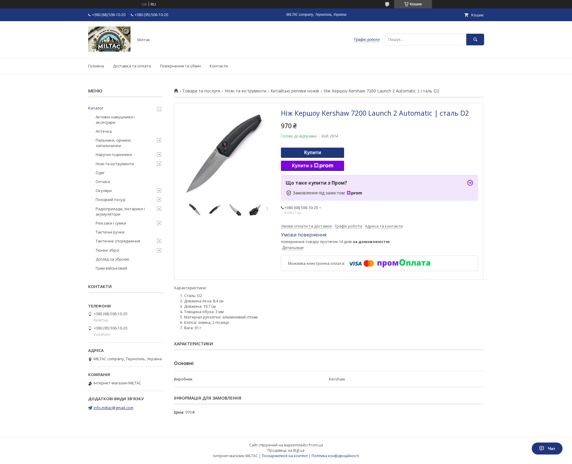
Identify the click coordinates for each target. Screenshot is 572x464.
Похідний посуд (110, 199)
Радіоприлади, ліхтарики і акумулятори (120, 211)
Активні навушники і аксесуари (115, 119)
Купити (312, 152)
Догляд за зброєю (112, 259)
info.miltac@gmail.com (113, 407)
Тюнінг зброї (107, 250)
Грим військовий (111, 268)
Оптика (103, 181)
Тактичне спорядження (118, 241)
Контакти (219, 66)
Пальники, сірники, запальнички (113, 142)
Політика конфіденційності (335, 455)
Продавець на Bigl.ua (286, 450)
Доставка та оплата (132, 66)
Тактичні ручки (110, 232)
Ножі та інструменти (245, 91)
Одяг (100, 172)
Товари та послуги (201, 91)
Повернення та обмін (180, 66)
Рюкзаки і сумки (111, 223)
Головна (96, 66)
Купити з (302, 165)
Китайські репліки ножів (295, 91)
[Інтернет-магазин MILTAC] (109, 50)
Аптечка (104, 131)
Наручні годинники (114, 154)
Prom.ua (316, 445)
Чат (551, 448)
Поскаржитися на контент (285, 455)
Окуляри (104, 190)
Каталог (95, 108)
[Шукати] (475, 39)
